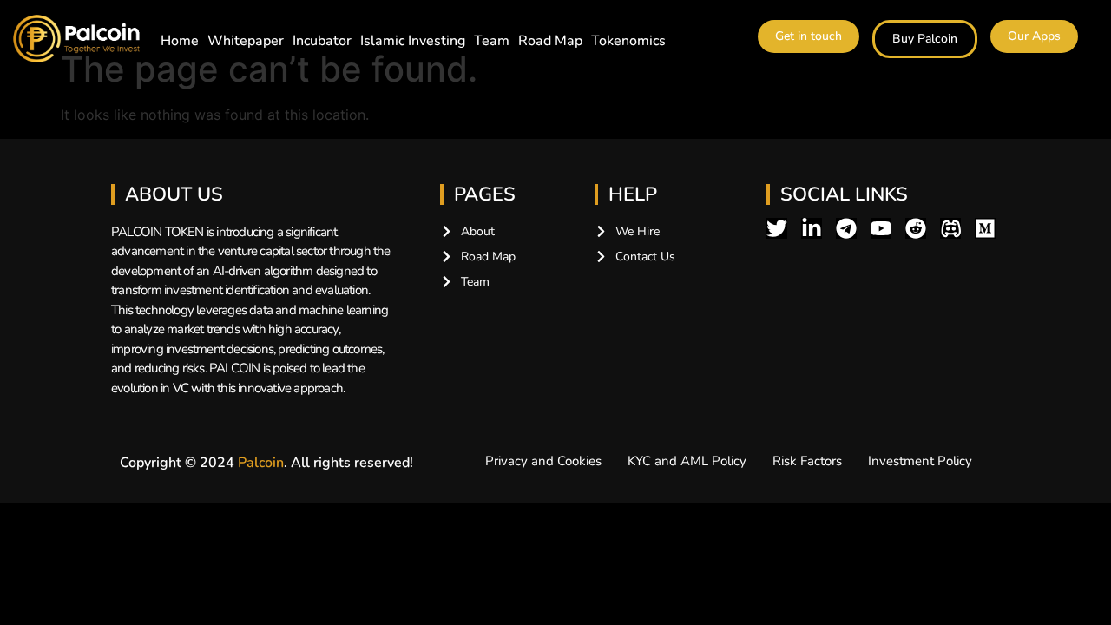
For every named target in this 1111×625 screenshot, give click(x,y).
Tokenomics (628, 40)
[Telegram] (846, 228)
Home (180, 40)
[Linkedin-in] (811, 228)
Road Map (550, 40)
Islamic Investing (412, 40)
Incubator (322, 40)
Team (491, 40)
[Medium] (985, 228)
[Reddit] (915, 228)
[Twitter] (776, 228)
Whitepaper (245, 40)
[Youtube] (881, 228)
